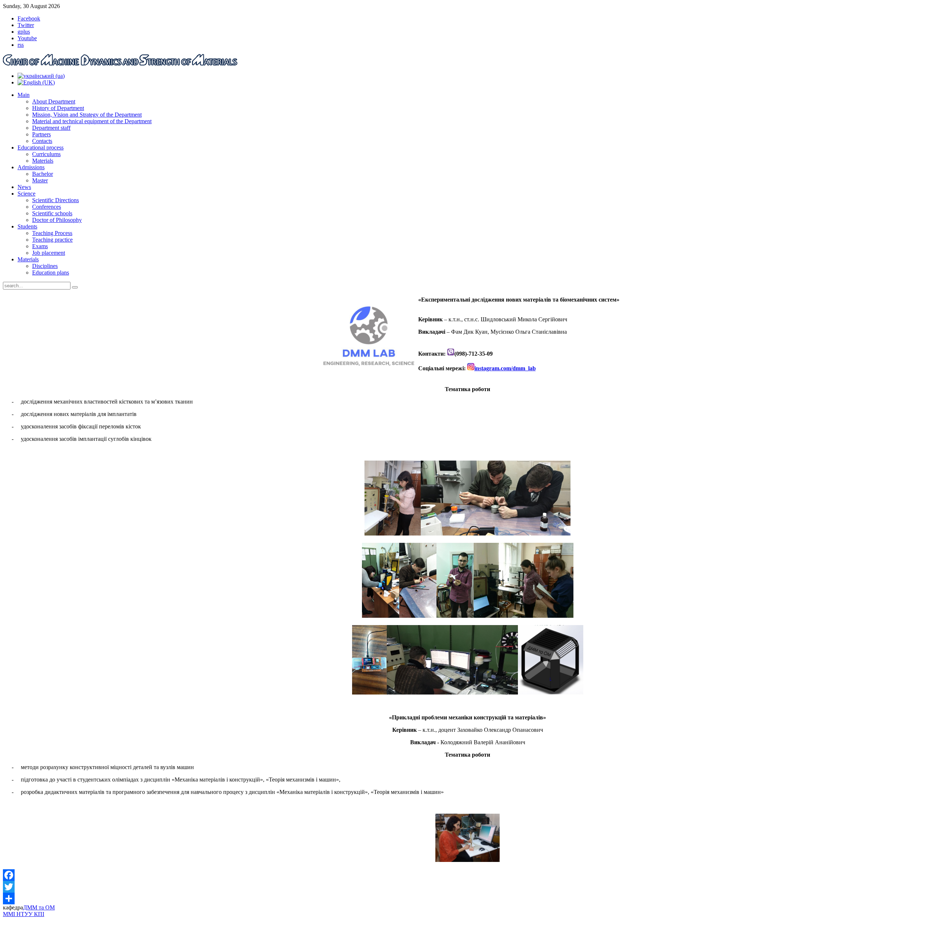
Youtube (27, 38)
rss (21, 45)
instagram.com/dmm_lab (505, 368)
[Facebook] (467, 875)
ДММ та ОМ (39, 907)
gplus (24, 32)
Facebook (29, 18)
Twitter (26, 25)
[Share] (467, 898)
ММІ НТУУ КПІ (23, 914)
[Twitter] (467, 887)
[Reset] (75, 287)
